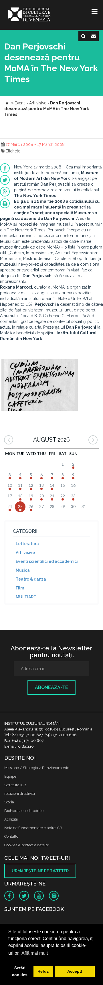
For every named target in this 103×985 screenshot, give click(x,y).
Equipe (10, 776)
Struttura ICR (15, 785)
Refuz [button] (43, 971)
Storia (9, 802)
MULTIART (26, 597)
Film (20, 588)
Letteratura (27, 543)
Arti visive (25, 552)
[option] (39, 385)
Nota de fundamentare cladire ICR (33, 828)
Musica (23, 570)
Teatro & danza (31, 579)
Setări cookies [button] (19, 971)
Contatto (11, 836)
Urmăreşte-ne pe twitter (40, 871)
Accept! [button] (74, 971)
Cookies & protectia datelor (26, 845)
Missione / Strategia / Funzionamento (36, 768)
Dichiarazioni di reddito (23, 811)
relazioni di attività (19, 793)
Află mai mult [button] (34, 953)
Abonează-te (51, 687)
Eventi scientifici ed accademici (47, 561)
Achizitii (11, 819)
